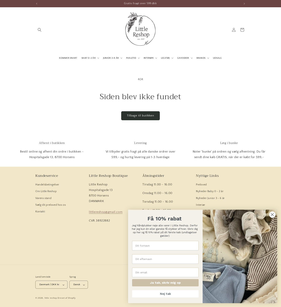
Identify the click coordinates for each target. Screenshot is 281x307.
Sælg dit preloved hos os (50, 204)
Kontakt (40, 211)
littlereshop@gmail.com (106, 212)
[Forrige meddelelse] (36, 3)
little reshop (51, 298)
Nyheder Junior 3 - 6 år (210, 198)
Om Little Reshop (46, 191)
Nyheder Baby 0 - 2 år (210, 191)
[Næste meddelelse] (244, 3)
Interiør (200, 204)
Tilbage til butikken (140, 115)
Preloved (201, 184)
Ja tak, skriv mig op (165, 282)
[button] (39, 30)
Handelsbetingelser (47, 184)
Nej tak (165, 294)
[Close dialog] (272, 214)
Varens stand (43, 198)
